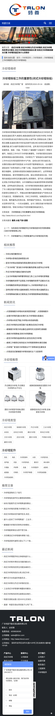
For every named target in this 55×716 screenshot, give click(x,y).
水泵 (34, 457)
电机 (13, 457)
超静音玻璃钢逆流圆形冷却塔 (40, 386)
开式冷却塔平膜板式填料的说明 (18, 271)
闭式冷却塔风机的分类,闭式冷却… (17, 572)
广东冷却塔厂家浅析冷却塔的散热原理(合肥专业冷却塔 (27, 267)
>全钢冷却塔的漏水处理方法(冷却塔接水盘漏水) (25, 315)
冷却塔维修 (37, 57)
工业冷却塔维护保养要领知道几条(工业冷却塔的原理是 (27, 276)
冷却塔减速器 (41, 472)
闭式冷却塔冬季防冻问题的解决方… (18, 561)
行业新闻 (24, 660)
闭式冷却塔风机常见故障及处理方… (18, 594)
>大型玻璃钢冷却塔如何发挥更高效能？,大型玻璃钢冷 (27, 311)
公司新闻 (24, 657)
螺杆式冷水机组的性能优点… (15, 577)
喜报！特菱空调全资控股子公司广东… (19, 604)
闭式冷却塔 (15, 47)
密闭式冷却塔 (44, 432)
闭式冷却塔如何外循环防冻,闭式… (17, 514)
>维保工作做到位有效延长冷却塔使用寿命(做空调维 (26, 342)
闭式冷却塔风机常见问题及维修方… (18, 567)
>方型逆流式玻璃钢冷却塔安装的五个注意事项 (24, 351)
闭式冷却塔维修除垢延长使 (25, 50)
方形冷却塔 (8, 437)
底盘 (24, 467)
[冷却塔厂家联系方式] (27, 35)
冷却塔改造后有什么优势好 (18, 52)
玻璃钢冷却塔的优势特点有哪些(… (17, 524)
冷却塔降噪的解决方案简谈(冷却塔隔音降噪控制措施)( (27, 294)
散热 (14, 220)
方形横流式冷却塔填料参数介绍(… (17, 535)
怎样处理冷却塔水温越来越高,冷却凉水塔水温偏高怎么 (27, 289)
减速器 (6, 472)
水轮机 (6, 432)
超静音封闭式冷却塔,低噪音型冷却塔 (40, 410)
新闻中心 (24, 653)
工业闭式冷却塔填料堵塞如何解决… (18, 588)
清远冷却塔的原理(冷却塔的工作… (17, 508)
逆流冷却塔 (20, 437)
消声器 (6, 462)
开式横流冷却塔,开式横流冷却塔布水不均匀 (15, 386)
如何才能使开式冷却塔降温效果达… (18, 503)
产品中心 (7, 653)
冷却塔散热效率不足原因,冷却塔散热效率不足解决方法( (28, 280)
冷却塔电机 (25, 462)
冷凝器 (6, 467)
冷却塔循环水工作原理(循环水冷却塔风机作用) (29, 236)
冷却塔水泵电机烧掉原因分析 (17, 258)
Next (52, 36)
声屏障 (16, 467)
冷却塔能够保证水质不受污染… (16, 530)
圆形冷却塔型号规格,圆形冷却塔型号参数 (15, 410)
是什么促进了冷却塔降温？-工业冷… (18, 519)
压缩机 (16, 472)
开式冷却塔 (34, 427)
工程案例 (41, 668)
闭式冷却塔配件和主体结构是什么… (18, 556)
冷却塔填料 (24, 457)
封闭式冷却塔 (18, 432)
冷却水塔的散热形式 (14, 254)
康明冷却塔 (8, 442)
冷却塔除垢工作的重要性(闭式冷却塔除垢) (28, 212)
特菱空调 (6, 23)
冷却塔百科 (26, 57)
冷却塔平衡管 (27, 472)
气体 (22, 220)
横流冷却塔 (31, 432)
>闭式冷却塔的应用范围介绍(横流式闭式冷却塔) (25, 324)
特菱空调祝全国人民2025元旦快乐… (18, 599)
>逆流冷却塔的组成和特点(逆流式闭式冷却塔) (24, 338)
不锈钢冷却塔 (46, 437)
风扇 (15, 462)
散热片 (36, 462)
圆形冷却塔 (33, 437)
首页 (18, 57)
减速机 (45, 467)
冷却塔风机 (44, 457)
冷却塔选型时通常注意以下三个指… (18, 540)
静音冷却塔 (8, 660)
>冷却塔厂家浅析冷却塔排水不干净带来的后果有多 (26, 347)
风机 (5, 457)
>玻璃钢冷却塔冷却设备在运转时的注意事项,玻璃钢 (26, 329)
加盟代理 (41, 660)
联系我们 (41, 664)
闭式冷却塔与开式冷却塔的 (31, 47)
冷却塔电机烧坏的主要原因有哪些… (18, 498)
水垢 (18, 220)
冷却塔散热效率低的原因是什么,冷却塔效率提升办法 (26, 285)
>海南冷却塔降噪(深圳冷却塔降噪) (19, 333)
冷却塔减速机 (8, 477)
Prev (3, 36)
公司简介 (41, 657)
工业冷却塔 (47, 427)
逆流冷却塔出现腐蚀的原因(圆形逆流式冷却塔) (24, 263)
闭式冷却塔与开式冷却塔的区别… (17, 583)
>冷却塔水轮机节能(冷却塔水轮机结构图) (22, 320)
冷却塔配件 (9, 450)
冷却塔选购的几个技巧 (13, 492)
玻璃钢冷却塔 (21, 427)
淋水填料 (46, 462)
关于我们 (41, 653)
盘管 (26, 220)
